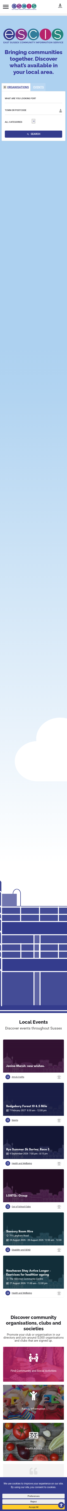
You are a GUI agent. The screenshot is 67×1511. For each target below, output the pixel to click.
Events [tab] (38, 87)
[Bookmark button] (59, 1076)
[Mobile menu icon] (6, 6)
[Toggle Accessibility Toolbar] (61, 1505)
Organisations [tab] (18, 87)
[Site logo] (24, 7)
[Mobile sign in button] (61, 5)
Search (35, 133)
